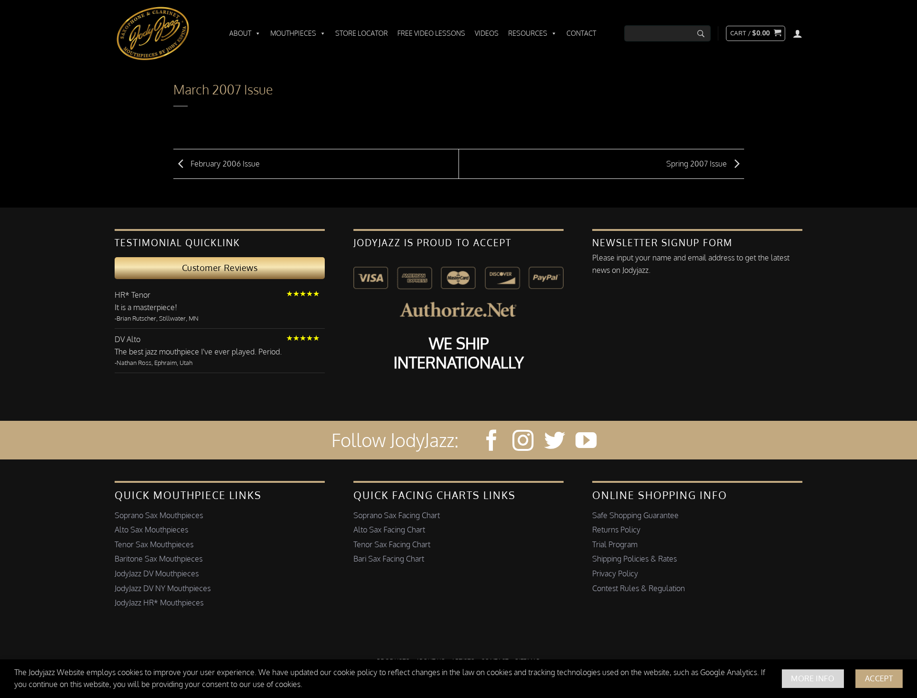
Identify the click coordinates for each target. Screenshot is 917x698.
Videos (487, 33)
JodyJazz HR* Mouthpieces (159, 602)
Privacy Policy (615, 573)
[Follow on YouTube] (586, 442)
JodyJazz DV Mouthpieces (157, 573)
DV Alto (127, 339)
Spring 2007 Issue (697, 163)
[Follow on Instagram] (522, 442)
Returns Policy (616, 529)
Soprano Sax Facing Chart (396, 515)
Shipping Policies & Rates (634, 558)
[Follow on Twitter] (554, 442)
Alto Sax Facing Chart (389, 529)
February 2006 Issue (224, 163)
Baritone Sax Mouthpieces (159, 558)
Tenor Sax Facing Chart (391, 544)
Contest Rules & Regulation (638, 588)
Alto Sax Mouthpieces (151, 529)
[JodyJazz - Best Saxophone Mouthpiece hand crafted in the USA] (162, 33)
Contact (581, 33)
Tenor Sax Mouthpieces (154, 544)
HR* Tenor (132, 295)
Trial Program (615, 544)
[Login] (797, 33)
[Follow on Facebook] (491, 442)
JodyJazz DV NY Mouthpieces (163, 588)
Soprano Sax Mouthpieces (159, 515)
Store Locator (361, 33)
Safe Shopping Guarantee (635, 515)
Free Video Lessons (431, 33)
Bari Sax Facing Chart (388, 558)
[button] (755, 33)
